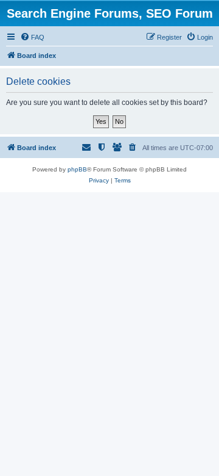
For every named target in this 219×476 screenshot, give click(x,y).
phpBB (77, 169)
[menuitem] (32, 37)
